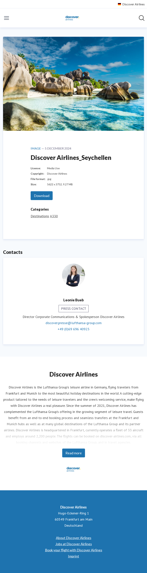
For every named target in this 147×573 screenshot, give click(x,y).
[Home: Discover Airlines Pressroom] (72, 18)
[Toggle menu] (6, 18)
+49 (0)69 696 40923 (73, 329)
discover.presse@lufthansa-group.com (74, 323)
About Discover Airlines (73, 538)
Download (41, 196)
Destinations (40, 216)
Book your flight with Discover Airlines (73, 550)
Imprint (73, 556)
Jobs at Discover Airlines (73, 544)
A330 (54, 216)
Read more (73, 453)
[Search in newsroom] (142, 18)
